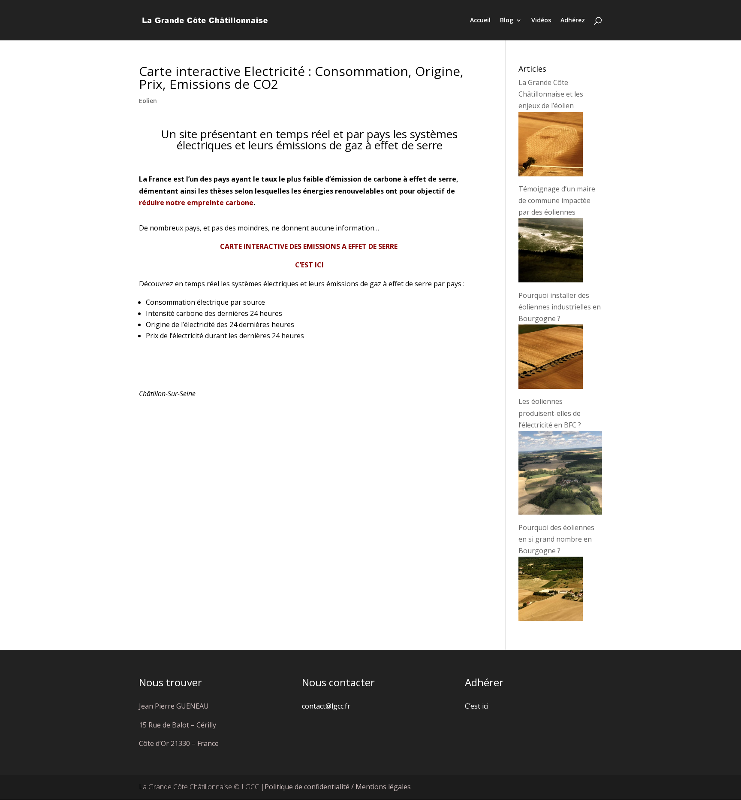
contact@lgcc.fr (326, 706)
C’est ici (476, 706)
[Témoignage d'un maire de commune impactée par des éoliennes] (550, 280)
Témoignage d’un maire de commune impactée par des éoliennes (556, 200)
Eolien (148, 101)
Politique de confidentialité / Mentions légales (338, 786)
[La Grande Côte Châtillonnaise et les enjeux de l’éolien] (550, 174)
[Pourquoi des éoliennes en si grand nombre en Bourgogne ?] (550, 618)
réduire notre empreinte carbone (196, 202)
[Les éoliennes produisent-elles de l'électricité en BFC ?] (560, 512)
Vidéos (541, 20)
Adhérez (572, 20)
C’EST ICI (309, 265)
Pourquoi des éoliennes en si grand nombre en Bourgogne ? (556, 539)
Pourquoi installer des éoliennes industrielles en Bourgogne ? (559, 307)
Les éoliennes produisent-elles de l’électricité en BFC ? (549, 413)
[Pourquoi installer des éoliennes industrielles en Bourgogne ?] (550, 386)
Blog (506, 20)
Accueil (480, 20)
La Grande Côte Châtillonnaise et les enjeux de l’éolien (550, 94)
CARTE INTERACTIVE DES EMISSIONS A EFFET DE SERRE (309, 246)
